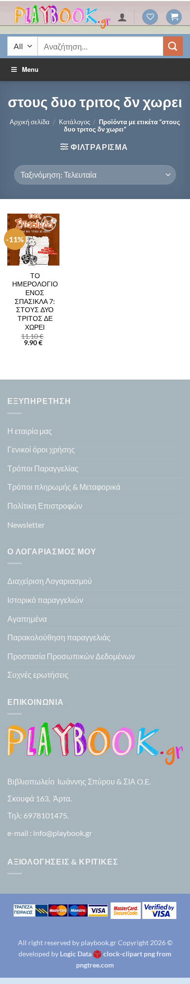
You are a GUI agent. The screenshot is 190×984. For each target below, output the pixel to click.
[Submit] (173, 45)
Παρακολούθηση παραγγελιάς (59, 637)
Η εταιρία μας (29, 430)
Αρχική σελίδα (30, 122)
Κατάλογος (74, 122)
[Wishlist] (150, 17)
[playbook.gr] (62, 17)
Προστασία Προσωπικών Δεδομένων (71, 656)
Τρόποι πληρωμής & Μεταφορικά (63, 486)
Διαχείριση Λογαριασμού (49, 580)
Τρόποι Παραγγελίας (42, 468)
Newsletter (26, 524)
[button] (174, 17)
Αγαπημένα (27, 618)
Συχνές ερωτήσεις (38, 674)
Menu (30, 69)
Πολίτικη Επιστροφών (44, 505)
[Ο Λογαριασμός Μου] (122, 17)
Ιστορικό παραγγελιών (45, 599)
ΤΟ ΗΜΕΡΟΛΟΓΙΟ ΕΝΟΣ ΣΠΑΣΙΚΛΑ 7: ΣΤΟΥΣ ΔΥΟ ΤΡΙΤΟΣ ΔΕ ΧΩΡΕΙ (35, 301)
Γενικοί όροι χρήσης (41, 449)
